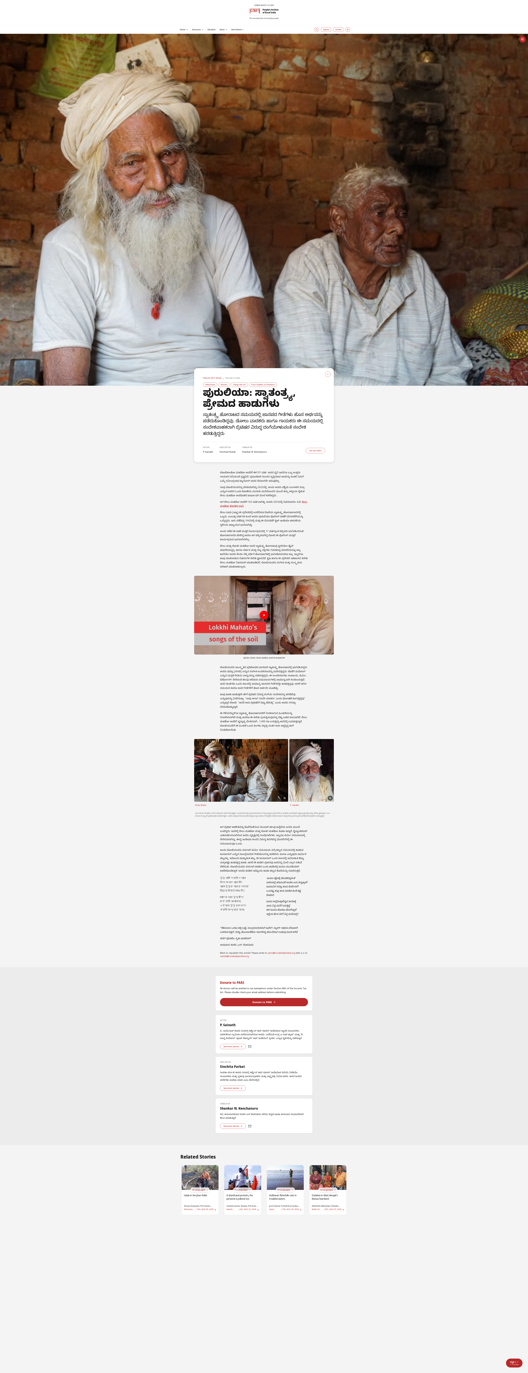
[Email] (249, 1046)
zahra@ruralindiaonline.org (281, 953)
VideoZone (210, 384)
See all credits (315, 450)
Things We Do (239, 384)
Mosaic (224, 384)
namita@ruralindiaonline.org (234, 956)
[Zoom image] (522, 39)
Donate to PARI (262, 1002)
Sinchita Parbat (228, 451)
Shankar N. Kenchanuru (254, 451)
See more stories (231, 1046)
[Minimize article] (328, 374)
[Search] (316, 29)
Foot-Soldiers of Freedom (263, 384)
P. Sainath (208, 451)
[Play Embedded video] (264, 615)
